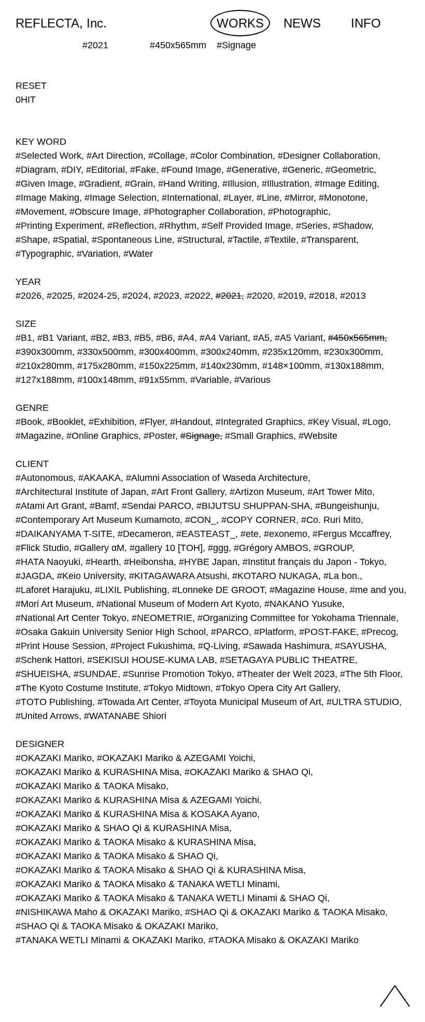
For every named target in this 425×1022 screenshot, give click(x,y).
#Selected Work (48, 155)
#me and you (377, 590)
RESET (31, 85)
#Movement (40, 211)
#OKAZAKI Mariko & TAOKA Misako (91, 786)
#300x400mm (167, 352)
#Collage (166, 155)
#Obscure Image (103, 211)
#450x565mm (356, 338)
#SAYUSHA (359, 646)
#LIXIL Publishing (131, 590)
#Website (318, 436)
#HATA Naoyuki (48, 562)
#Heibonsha (149, 562)
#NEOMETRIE (162, 618)
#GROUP (333, 548)
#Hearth (102, 562)
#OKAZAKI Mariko (54, 758)
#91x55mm (162, 380)
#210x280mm (44, 366)
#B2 (99, 338)
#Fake (143, 169)
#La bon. (341, 576)
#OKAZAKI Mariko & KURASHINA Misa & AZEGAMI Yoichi (137, 800)
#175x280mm (105, 366)
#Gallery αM (99, 548)
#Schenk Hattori (49, 660)
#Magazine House (307, 590)
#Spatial (70, 239)
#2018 (322, 296)
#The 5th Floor (370, 674)
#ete (249, 534)
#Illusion (239, 183)
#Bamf (103, 506)
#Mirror (299, 197)
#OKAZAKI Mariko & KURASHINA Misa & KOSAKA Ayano (136, 814)
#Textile (280, 239)
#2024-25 (97, 296)
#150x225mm (167, 366)
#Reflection (130, 225)
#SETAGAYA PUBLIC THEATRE (287, 660)
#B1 (24, 338)
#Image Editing (346, 183)
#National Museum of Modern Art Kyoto (177, 604)
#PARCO (230, 632)
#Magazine (38, 436)
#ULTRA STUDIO (363, 702)
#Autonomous (44, 478)
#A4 (186, 338)
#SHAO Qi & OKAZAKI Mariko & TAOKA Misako (285, 912)
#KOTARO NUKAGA (275, 576)
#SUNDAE (96, 674)
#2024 (135, 296)
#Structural (199, 239)
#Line (268, 197)
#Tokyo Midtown (177, 688)
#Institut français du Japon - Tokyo (313, 562)
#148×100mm (291, 366)
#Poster (159, 436)
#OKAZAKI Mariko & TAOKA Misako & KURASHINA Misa (134, 842)
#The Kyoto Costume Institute (77, 688)
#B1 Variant (61, 338)
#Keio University (90, 576)
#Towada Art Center (138, 702)
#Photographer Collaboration (203, 211)
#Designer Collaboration (328, 155)
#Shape (32, 239)
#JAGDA (34, 576)
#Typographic (44, 253)
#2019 (291, 296)
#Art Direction (115, 155)
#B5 (142, 338)
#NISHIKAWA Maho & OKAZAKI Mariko (98, 912)
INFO (366, 23)
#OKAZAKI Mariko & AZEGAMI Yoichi (175, 758)
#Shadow (352, 225)
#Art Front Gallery (187, 492)
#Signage (200, 436)
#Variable (209, 380)
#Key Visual (332, 422)
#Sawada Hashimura (286, 646)
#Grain (139, 183)
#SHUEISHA (42, 674)
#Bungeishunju (346, 506)
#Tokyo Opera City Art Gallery (277, 688)
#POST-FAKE (327, 632)
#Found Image (191, 169)
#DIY (71, 169)
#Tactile (243, 239)
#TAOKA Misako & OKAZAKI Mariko (283, 940)
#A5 (261, 338)
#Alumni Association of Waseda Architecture (217, 478)
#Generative (251, 169)
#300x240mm (229, 352)
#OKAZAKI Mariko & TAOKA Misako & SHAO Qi (116, 856)
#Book (29, 422)
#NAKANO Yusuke (303, 604)
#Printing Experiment (59, 225)
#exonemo (285, 534)
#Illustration (285, 183)
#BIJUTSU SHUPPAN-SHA (253, 506)
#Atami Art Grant (50, 506)
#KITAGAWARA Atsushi (178, 576)
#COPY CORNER (258, 520)
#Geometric (349, 169)
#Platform (274, 632)
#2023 (166, 296)
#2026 (28, 296)
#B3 (120, 338)
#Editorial (105, 169)
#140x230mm (229, 366)
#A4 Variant (224, 338)
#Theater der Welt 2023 (286, 674)
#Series (312, 225)
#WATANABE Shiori (125, 716)
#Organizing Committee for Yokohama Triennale (296, 618)
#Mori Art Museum (53, 604)
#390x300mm (44, 352)
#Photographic (298, 211)
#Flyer (152, 422)
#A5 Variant (299, 338)
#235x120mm (290, 352)
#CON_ (200, 520)
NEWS (302, 23)
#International (190, 197)
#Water (138, 253)
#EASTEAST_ (205, 534)
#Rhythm (177, 225)
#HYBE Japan (208, 562)
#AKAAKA (99, 478)
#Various (252, 380)
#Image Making (47, 197)
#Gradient (99, 183)
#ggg (218, 548)
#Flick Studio (42, 548)
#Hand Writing (187, 183)
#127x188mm (44, 380)
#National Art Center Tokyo (71, 618)
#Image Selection (120, 197)
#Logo (375, 422)
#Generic (301, 169)
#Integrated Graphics (259, 422)
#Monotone (342, 197)
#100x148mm (105, 380)
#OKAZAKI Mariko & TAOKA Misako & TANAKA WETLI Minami (146, 884)
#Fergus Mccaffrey (351, 534)
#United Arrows (47, 716)
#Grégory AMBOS (271, 548)
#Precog (378, 632)
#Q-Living (218, 646)
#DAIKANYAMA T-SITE (64, 534)
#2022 (197, 296)
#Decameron (144, 534)
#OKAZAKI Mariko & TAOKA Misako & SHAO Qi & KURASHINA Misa (159, 870)
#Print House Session (60, 646)
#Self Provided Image (246, 225)
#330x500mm (105, 352)
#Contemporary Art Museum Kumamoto (98, 520)
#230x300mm (352, 352)
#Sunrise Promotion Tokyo (177, 674)
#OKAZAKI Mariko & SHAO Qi (247, 772)
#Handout (190, 422)
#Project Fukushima (151, 646)
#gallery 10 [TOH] (166, 548)
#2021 (229, 296)
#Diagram (36, 169)
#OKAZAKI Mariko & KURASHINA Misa (97, 772)
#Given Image (45, 183)
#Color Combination (231, 155)
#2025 (60, 296)
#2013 (353, 296)
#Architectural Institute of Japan (81, 492)
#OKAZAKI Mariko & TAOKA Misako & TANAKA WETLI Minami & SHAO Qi (171, 898)
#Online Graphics (102, 436)
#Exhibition (111, 422)
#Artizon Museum (266, 492)
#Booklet (65, 422)
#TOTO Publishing (54, 702)
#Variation (97, 253)
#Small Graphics (259, 436)
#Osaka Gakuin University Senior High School (111, 632)
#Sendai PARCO (156, 506)
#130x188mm (353, 366)
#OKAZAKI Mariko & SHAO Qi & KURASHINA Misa (122, 828)
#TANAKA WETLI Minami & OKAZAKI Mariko (109, 940)
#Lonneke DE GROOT (218, 590)
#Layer (237, 197)
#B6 (164, 338)
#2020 (260, 296)
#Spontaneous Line (132, 239)
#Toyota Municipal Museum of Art (252, 702)
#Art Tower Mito (339, 492)
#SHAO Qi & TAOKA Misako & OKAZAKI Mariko (116, 926)
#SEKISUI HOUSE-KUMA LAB (151, 660)
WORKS (240, 23)
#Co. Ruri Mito (331, 520)
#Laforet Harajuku (53, 590)
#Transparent (328, 239)
